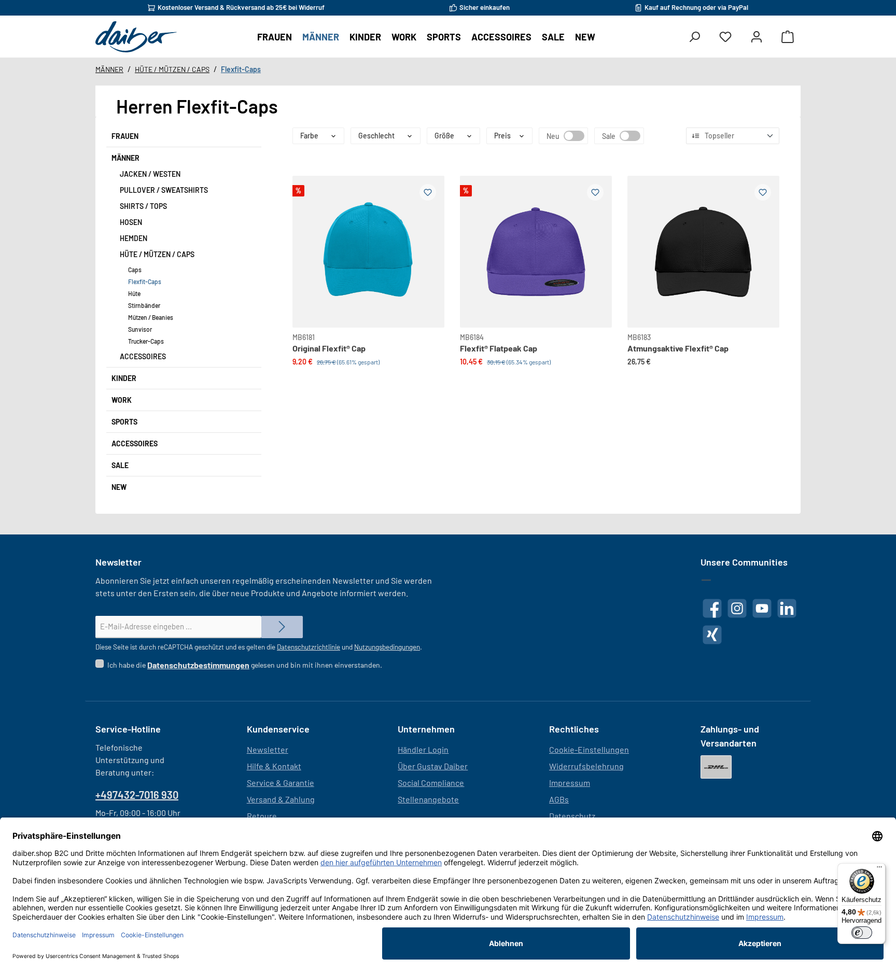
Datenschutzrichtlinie (308, 647)
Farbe (309, 135)
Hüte (134, 293)
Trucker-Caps (146, 341)
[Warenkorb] (788, 37)
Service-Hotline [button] (128, 729)
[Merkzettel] (725, 37)
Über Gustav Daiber (433, 766)
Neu (574, 136)
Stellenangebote (428, 799)
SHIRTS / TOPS (143, 206)
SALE (120, 465)
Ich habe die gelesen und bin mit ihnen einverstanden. (244, 665)
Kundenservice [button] (278, 729)
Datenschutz (572, 816)
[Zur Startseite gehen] (136, 36)
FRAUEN (124, 136)
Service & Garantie (280, 782)
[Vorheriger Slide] (309, 239)
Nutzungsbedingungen (387, 647)
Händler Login (423, 749)
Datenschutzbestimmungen (198, 665)
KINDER (123, 378)
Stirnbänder (144, 305)
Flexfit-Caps (144, 281)
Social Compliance (431, 782)
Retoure (262, 816)
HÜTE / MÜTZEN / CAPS (157, 254)
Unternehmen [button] (426, 729)
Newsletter (267, 749)
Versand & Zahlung (281, 799)
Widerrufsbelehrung (586, 766)
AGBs (559, 799)
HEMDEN (133, 238)
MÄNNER (125, 157)
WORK (121, 400)
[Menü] (879, 869)
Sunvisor (140, 329)
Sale (630, 136)
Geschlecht (376, 135)
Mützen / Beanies (150, 317)
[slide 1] (703, 252)
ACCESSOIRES (143, 356)
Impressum (569, 782)
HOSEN (131, 222)
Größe (444, 135)
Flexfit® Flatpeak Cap (498, 348)
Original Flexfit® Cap (329, 348)
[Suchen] (694, 37)
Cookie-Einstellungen (589, 749)
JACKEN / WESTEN (150, 174)
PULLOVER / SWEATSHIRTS (164, 190)
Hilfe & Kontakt (274, 766)
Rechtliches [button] (574, 729)
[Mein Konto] (756, 37)
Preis (502, 135)
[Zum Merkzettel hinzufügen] (427, 192)
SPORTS (124, 421)
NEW (119, 487)
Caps (135, 269)
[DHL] (716, 767)
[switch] (861, 932)
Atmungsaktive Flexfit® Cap (678, 348)
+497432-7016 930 (136, 794)
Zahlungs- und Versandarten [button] (730, 736)
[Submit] (282, 627)
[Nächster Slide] (427, 239)
